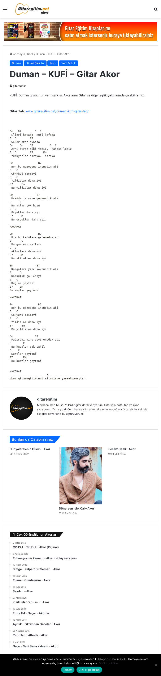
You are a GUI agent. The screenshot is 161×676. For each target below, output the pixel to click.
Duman (16, 63)
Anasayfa (18, 54)
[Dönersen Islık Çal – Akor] (80, 475)
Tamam (67, 669)
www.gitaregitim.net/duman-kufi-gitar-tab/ (57, 111)
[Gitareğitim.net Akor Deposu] (33, 9)
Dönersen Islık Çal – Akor (76, 508)
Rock (30, 54)
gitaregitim (19, 85)
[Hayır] (156, 665)
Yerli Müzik (68, 63)
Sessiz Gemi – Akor (122, 449)
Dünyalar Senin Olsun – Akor (30, 449)
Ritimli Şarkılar (35, 63)
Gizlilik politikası (109, 663)
